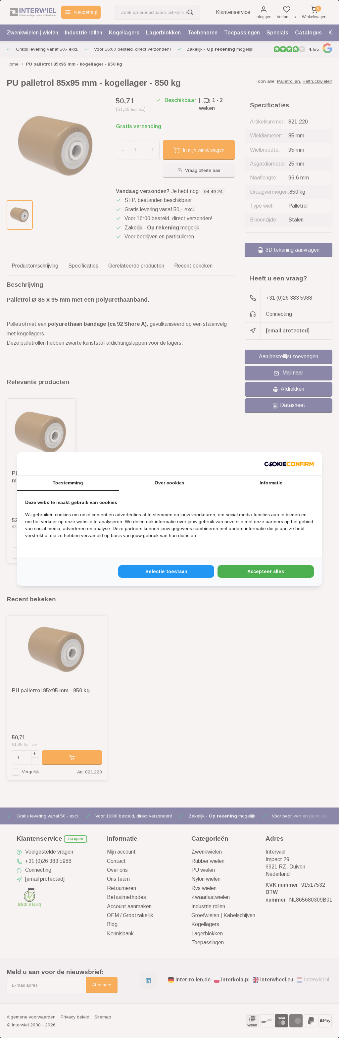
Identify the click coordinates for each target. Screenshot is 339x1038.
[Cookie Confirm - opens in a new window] (289, 464)
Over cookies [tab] (169, 482)
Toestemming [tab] (68, 482)
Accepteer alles (265, 571)
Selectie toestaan (166, 571)
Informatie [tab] (271, 482)
